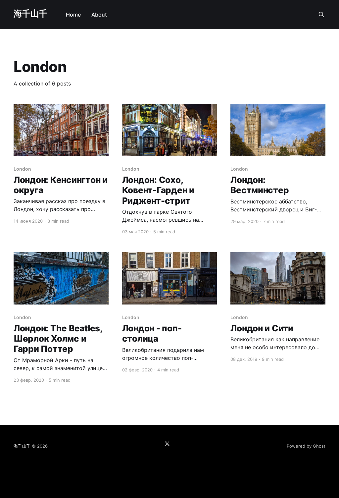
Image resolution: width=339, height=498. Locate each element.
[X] (167, 443)
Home (73, 14)
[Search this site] (321, 14)
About (99, 14)
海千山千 (30, 13)
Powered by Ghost (306, 446)
